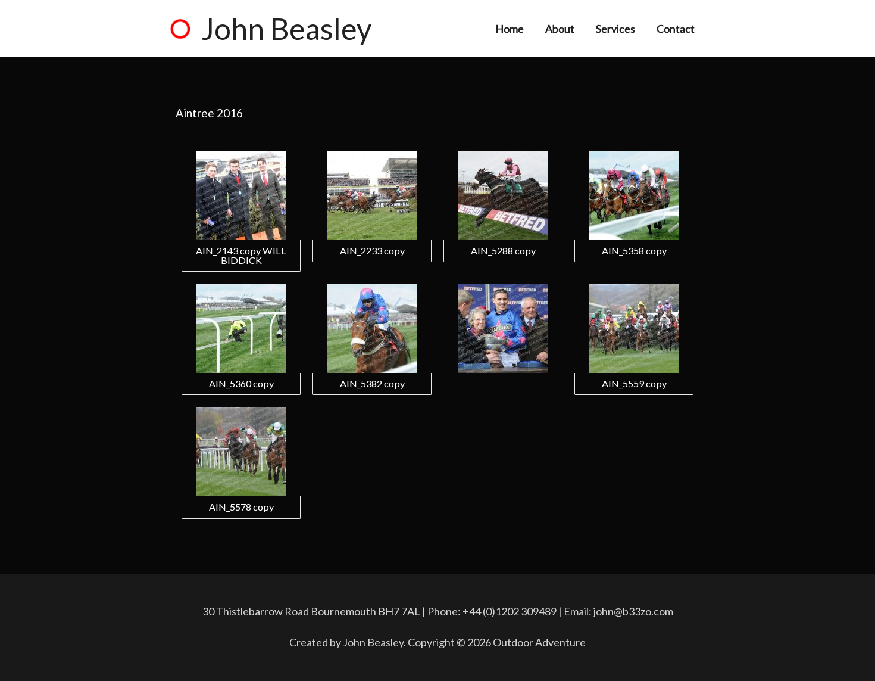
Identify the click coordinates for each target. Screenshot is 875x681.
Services (615, 28)
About (559, 28)
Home (509, 28)
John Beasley (286, 28)
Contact (676, 28)
